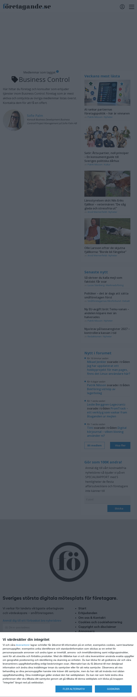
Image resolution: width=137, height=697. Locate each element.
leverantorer (23, 645)
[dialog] (68, 664)
